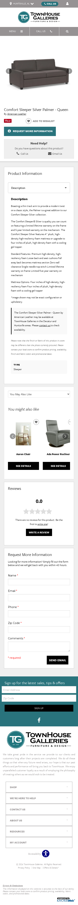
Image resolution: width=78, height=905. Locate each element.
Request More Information (33, 131)
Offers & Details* (51, 867)
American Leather (16, 113)
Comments (16, 638)
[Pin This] (8, 122)
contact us (45, 325)
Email (12, 591)
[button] (69, 71)
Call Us (51, 3)
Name (13, 575)
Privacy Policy (24, 867)
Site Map (37, 867)
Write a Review (39, 532)
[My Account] (67, 4)
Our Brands (9, 877)
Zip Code (15, 623)
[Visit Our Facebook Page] (39, 720)
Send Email (57, 660)
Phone (13, 607)
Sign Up (38, 708)
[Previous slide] (13, 436)
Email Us (57, 154)
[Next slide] (65, 436)
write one (42, 524)
